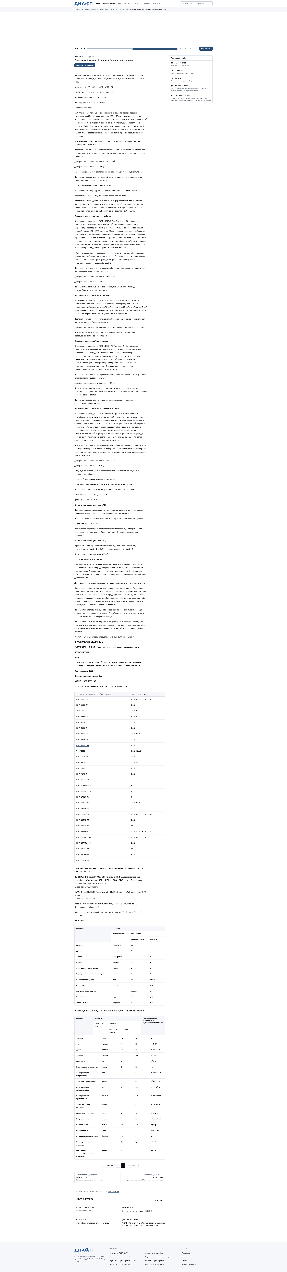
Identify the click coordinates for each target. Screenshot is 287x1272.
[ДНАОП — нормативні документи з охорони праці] (83, 4)
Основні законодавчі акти (154, 1253)
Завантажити (206, 49)
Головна (77, 9)
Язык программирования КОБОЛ (137, 1211)
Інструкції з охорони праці (120, 1257)
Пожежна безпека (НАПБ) (154, 1264)
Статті (135, 3)
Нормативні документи (105, 3)
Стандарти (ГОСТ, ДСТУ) (108, 9)
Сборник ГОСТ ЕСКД (85, 1207)
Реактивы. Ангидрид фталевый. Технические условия (103, 59)
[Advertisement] (143, 28)
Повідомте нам (113, 1191)
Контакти (156, 3)
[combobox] (198, 3)
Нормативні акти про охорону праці (158, 1257)
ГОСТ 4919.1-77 (82, 745)
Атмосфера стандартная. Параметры (92, 1223)
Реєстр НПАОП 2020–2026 (120, 1264)
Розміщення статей (189, 1264)
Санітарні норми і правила (154, 1261)
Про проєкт (145, 3)
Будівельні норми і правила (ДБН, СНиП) (125, 1261)
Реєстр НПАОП (124, 3)
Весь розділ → (160, 1201)
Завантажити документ (85, 65)
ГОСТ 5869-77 (79, 56)
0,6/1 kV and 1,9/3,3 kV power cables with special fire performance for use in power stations (143, 1224)
